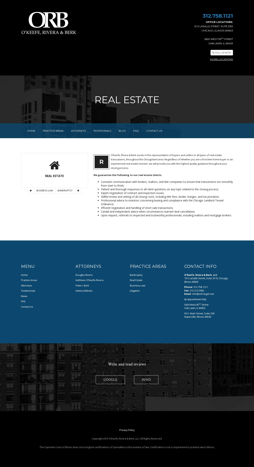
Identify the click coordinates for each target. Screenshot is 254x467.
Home (24, 275)
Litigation (135, 290)
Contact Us (27, 306)
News (24, 296)
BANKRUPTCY (65, 190)
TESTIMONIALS (102, 130)
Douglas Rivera (84, 275)
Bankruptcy (136, 275)
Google (110, 379)
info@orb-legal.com (203, 294)
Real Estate (136, 280)
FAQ (136, 130)
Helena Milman (83, 290)
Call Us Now (222, 52)
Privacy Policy (127, 430)
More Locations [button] (221, 59)
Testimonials (28, 290)
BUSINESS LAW (44, 190)
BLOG (122, 130)
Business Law (137, 285)
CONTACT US (154, 130)
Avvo (146, 379)
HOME (31, 130)
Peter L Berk (82, 285)
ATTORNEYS (78, 130)
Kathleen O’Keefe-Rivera (89, 280)
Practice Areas (29, 280)
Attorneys (26, 285)
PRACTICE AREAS (53, 130)
